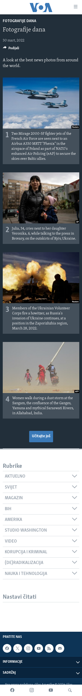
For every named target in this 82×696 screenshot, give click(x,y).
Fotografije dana (19, 21)
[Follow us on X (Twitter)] (17, 648)
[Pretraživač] (70, 690)
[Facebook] (12, 690)
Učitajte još (41, 436)
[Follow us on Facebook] (7, 648)
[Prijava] (59, 648)
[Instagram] (32, 690)
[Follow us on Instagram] (28, 648)
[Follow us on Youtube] (38, 648)
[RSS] (49, 648)
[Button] (11, 49)
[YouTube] (51, 690)
